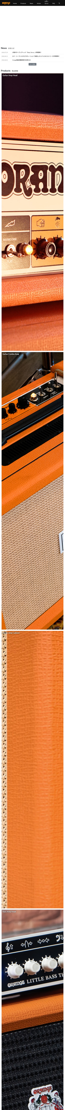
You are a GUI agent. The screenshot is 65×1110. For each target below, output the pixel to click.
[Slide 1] (21, 41)
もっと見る (32, 64)
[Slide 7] (38, 41)
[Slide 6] (35, 41)
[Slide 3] (27, 41)
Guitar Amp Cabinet (11, 633)
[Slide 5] (32, 41)
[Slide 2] (24, 41)
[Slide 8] (41, 41)
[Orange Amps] (6, 3)
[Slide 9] (44, 41)
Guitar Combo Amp (11, 354)
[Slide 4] (29, 41)
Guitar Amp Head (10, 75)
